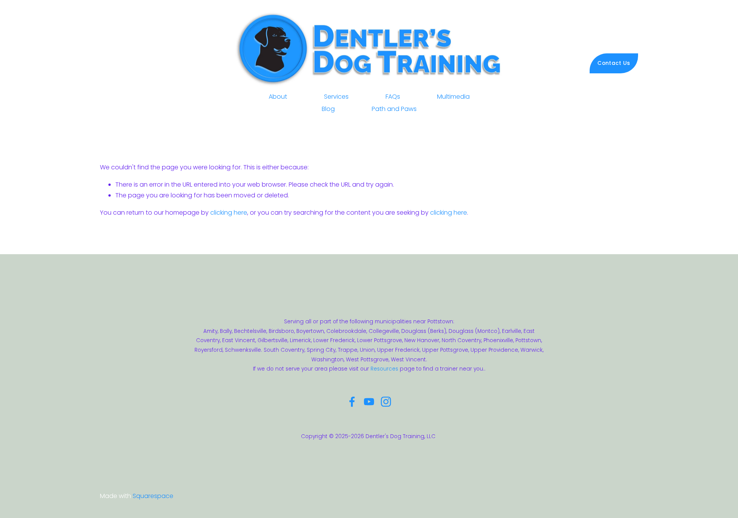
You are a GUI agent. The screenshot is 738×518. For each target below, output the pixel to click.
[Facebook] (352, 401)
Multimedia (453, 96)
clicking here (228, 212)
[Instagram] (386, 401)
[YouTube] (369, 401)
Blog (328, 108)
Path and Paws (394, 108)
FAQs (393, 96)
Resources (384, 368)
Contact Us (613, 63)
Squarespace (153, 496)
